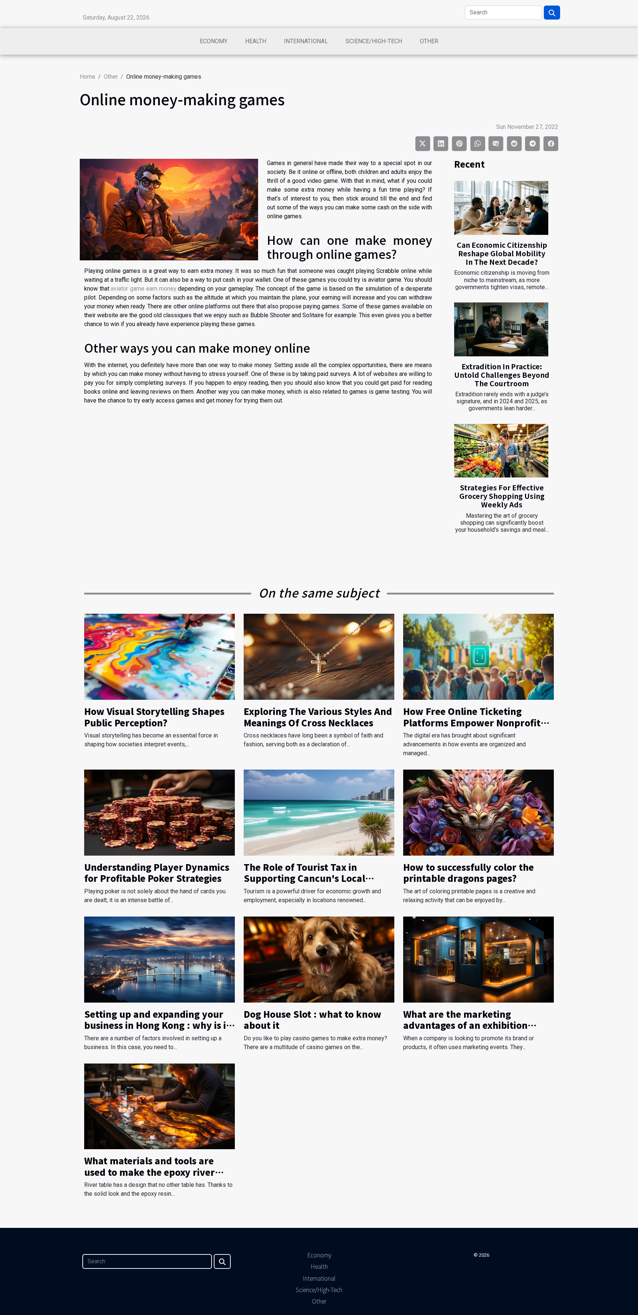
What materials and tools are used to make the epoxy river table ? (149, 1171)
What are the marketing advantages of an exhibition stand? (465, 1025)
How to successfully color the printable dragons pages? (468, 872)
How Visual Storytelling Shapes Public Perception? (154, 717)
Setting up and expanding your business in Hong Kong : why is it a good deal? (157, 1025)
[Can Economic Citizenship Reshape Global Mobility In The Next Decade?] (501, 208)
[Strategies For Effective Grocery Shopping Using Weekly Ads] (501, 451)
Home (87, 76)
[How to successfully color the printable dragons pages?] (478, 812)
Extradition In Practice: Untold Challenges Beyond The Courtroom (501, 374)
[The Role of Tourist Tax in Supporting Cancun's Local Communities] (319, 812)
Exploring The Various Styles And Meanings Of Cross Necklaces (318, 717)
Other (429, 41)
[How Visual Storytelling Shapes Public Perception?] (159, 656)
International (306, 41)
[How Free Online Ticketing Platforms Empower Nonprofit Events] (478, 656)
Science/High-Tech (374, 41)
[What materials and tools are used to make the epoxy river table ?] (159, 1105)
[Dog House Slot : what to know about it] (319, 958)
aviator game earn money (143, 288)
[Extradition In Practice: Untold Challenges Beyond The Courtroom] (501, 329)
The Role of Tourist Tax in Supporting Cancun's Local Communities (304, 878)
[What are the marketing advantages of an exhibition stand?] (478, 958)
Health (255, 41)
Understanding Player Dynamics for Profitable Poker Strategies (156, 872)
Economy (213, 41)
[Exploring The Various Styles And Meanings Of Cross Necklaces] (319, 656)
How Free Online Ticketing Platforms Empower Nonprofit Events (472, 722)
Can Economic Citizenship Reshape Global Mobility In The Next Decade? (502, 253)
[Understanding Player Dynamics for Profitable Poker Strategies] (159, 812)
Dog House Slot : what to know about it (312, 1019)
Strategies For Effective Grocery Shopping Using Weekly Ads (502, 496)
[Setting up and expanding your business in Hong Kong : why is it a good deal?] (159, 958)
